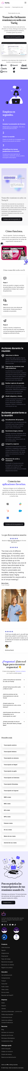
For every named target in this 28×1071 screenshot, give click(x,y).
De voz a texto (5, 992)
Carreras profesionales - (11, 1011)
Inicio (1, 7)
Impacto (3, 1005)
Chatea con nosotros (7, 1051)
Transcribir (7, 7)
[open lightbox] (14, 253)
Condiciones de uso (6, 1017)
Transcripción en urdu (17, 7)
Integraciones (5, 953)
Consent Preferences (7, 1022)
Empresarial (4, 956)
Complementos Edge (7, 1041)
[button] (25, 2)
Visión (3, 1003)
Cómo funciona (5, 947)
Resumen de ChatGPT (7, 995)
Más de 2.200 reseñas (14, 540)
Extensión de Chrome (7, 1035)
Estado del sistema (6, 1054)
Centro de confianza (6, 1020)
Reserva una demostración (8, 1057)
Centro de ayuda (5, 1048)
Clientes (3, 1008)
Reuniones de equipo (7, 962)
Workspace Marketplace (8, 1038)
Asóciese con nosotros (7, 1032)
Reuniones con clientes (7, 965)
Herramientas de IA (6, 975)
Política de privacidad (7, 1014)
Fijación (3, 950)
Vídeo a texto (5, 989)
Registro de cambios (7, 967)
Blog (2, 1029)
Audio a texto (5, 986)
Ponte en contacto (21, 671)
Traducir (3, 981)
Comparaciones (5, 978)
